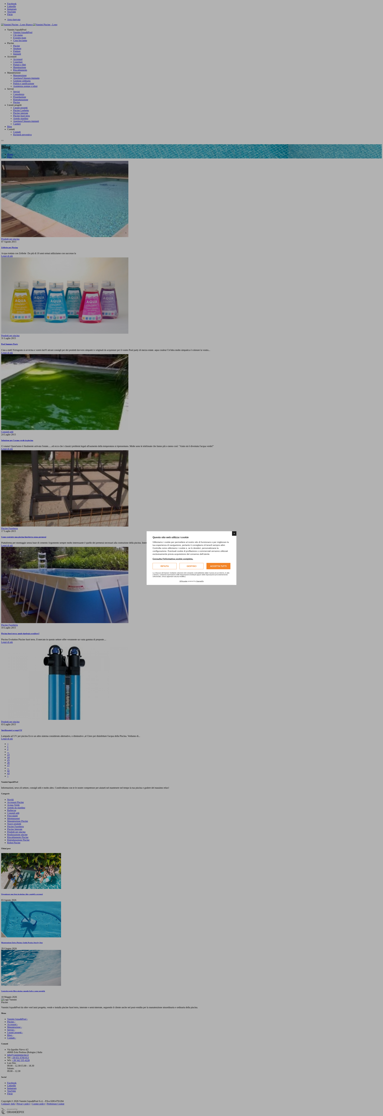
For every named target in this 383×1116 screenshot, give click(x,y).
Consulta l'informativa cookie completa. (173, 558)
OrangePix (200, 581)
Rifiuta (165, 566)
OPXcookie (183, 581)
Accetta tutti (218, 566)
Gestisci (191, 566)
